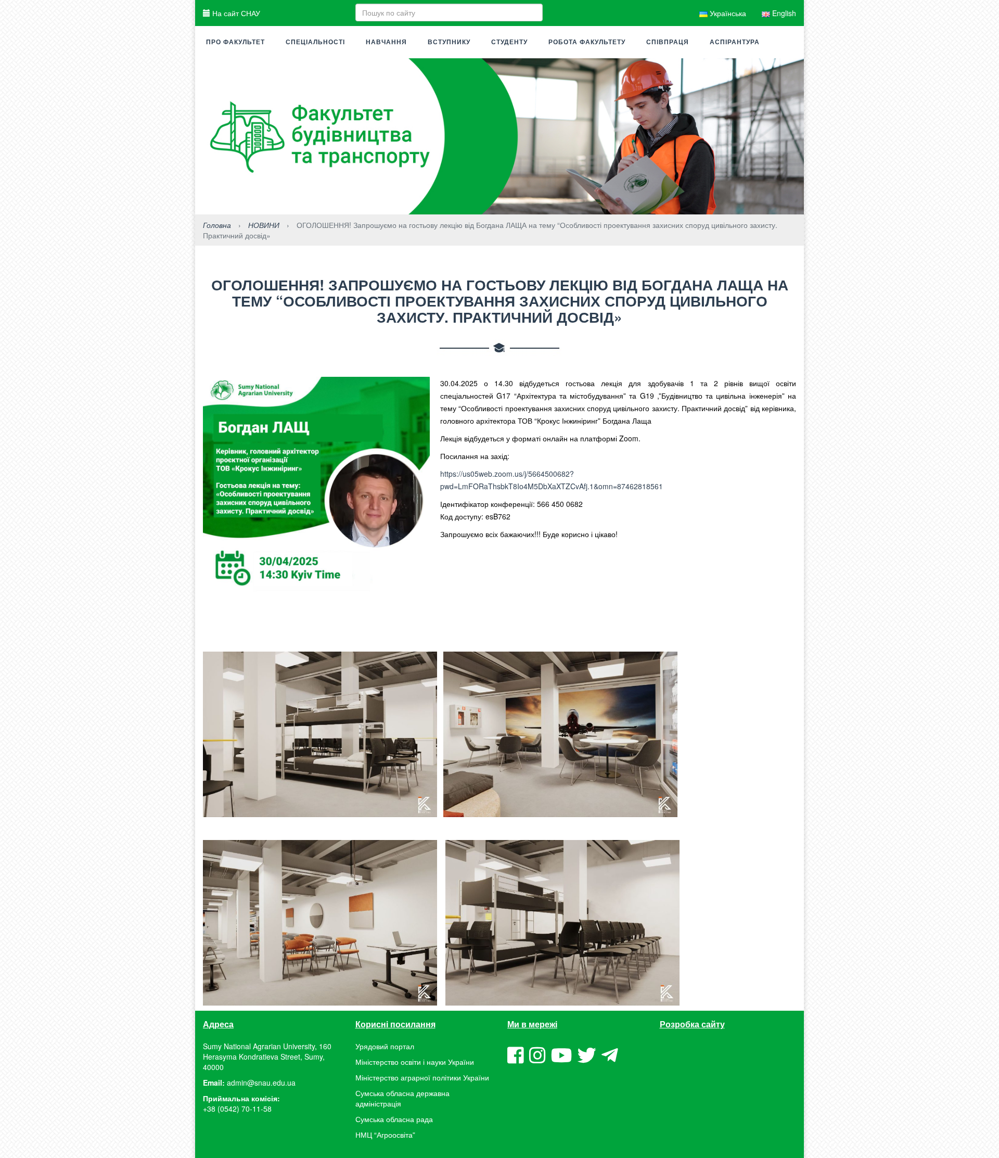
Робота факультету (586, 42)
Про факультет (235, 42)
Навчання (386, 42)
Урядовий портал (384, 1046)
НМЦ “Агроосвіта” (385, 1134)
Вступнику (449, 42)
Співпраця (667, 42)
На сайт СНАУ (235, 13)
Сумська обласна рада (394, 1119)
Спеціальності (315, 42)
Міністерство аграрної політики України (422, 1077)
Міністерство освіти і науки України (414, 1062)
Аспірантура (735, 42)
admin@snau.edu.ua (261, 1082)
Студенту (509, 42)
